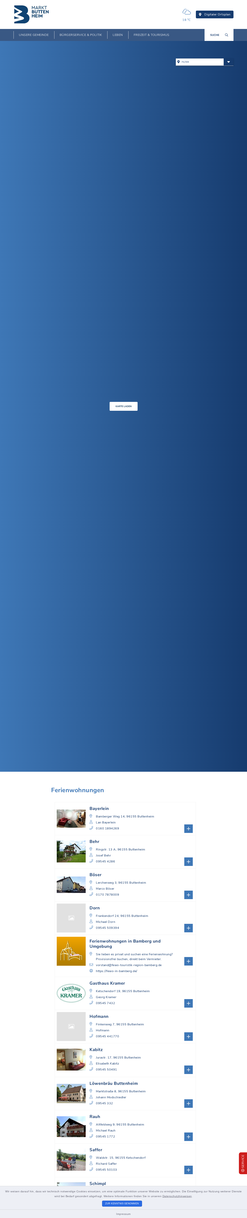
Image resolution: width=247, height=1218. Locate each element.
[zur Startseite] (32, 14)
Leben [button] (118, 35)
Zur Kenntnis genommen (122, 1203)
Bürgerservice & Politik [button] (81, 35)
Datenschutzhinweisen (177, 1196)
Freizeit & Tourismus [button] (151, 35)
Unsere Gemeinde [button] (34, 35)
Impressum (123, 1213)
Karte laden (124, 406)
